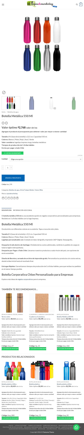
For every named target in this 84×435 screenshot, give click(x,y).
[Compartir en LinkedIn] (17, 198)
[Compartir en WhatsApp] (3, 198)
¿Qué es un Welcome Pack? (71, 427)
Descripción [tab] (6, 210)
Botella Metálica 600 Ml (65, 317)
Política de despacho (67, 425)
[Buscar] (77, 4)
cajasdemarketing (12, 193)
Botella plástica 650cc (64, 384)
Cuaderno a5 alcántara (37, 317)
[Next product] (3, 123)
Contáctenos (52, 429)
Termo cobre (6, 317)
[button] (3, 4)
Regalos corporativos (33, 427)
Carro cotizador (35, 425)
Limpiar (80, 155)
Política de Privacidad (67, 429)
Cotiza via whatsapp (13, 153)
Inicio (3, 112)
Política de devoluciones (13, 427)
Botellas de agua (13, 112)
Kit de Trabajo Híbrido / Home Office (31, 190)
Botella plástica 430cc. (9, 384)
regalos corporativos (25, 279)
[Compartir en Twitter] (8, 198)
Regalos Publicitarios (51, 427)
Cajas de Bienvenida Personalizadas (23, 429)
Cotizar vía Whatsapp (11, 348)
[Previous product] (6, 123)
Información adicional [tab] (22, 210)
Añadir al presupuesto (13, 178)
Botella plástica (34, 384)
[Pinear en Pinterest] (14, 198)
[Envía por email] (11, 198)
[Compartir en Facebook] (6, 198)
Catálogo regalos (50, 425)
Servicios (41, 429)
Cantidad (4, 159)
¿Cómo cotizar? (21, 425)
